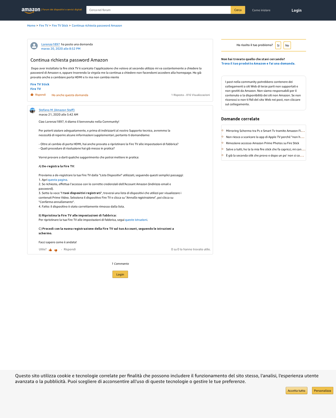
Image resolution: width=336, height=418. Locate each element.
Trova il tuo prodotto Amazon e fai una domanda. (258, 63)
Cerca (238, 10)
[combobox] (165, 10)
